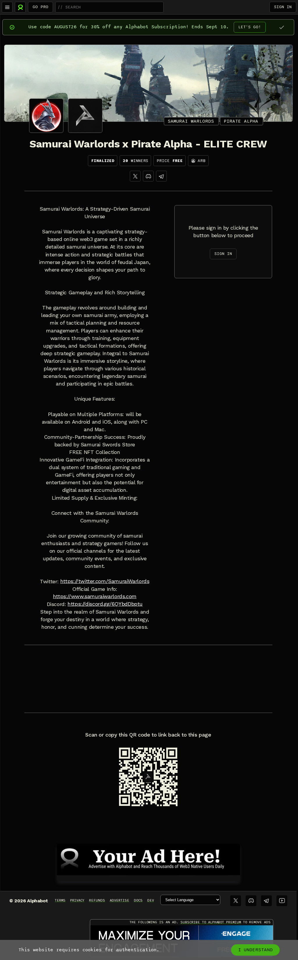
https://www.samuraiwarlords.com (94, 596)
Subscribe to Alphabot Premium (210, 922)
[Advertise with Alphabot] (148, 858)
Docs (138, 900)
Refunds (97, 900)
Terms (60, 900)
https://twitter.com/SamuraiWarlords (105, 581)
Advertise (119, 900)
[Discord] (148, 176)
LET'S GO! (249, 26)
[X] (135, 176)
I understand (255, 950)
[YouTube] (281, 900)
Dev (150, 900)
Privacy (77, 900)
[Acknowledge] (281, 27)
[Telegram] (266, 900)
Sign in (283, 6)
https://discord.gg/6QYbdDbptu (105, 604)
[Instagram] (161, 176)
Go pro (40, 6)
